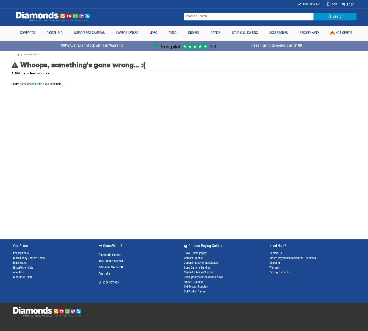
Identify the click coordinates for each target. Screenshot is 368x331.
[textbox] (248, 16)
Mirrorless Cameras (89, 33)
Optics (216, 33)
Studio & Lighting (245, 33)
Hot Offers (344, 33)
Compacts (27, 33)
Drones (193, 33)
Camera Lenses (127, 33)
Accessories (278, 33)
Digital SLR (55, 33)
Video (153, 33)
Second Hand (309, 33)
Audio (173, 33)
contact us (36, 84)
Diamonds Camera (110, 255)
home (23, 84)
